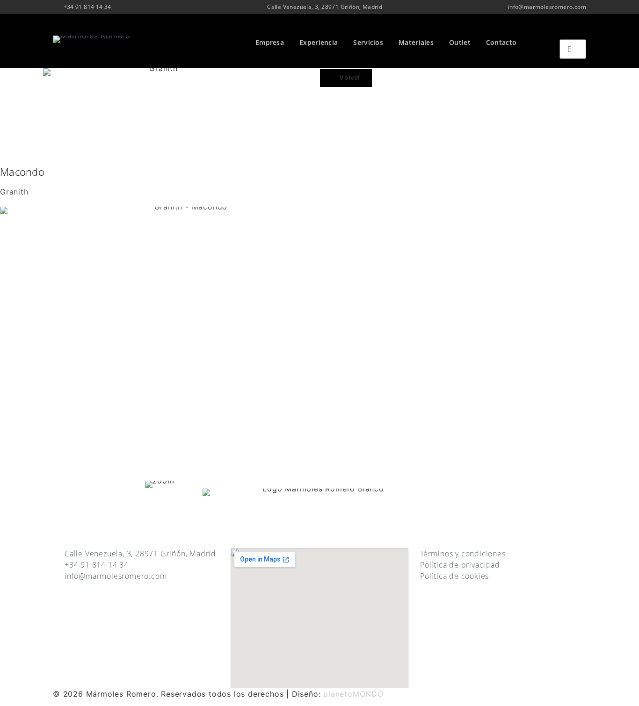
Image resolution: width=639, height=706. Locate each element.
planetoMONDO (353, 694)
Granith (14, 191)
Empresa (269, 42)
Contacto (501, 42)
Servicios (368, 42)
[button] (572, 33)
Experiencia (318, 42)
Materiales (416, 42)
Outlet (460, 42)
